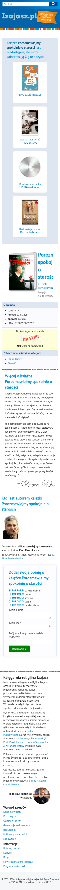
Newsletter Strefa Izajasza (18, 861)
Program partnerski (14, 866)
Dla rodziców (15, 359)
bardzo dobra (32, 590)
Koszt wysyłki (10, 816)
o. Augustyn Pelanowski (31, 738)
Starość (12, 363)
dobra (27, 594)
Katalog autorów (12, 848)
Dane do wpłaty (12, 811)
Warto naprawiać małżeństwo (30, 141)
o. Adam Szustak (35, 742)
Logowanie (9, 838)
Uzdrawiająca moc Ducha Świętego (30, 230)
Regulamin (9, 829)
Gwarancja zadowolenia (16, 825)
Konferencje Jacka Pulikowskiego (30, 185)
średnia (28, 598)
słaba (27, 601)
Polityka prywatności (15, 834)
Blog (6, 857)
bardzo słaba (31, 605)
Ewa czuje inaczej (30, 94)
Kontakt (7, 852)
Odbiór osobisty (12, 820)
